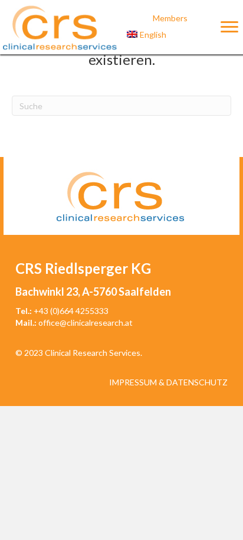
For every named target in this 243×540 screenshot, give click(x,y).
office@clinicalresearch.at (85, 323)
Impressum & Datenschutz (168, 382)
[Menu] (229, 27)
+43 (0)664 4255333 (71, 311)
